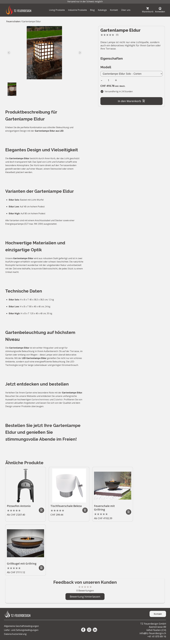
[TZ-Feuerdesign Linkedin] (95, 630)
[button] (12, 89)
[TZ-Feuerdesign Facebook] (83, 630)
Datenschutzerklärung (15, 634)
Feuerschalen (13, 21)
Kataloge (102, 10)
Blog (92, 10)
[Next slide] (80, 53)
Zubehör (58, 399)
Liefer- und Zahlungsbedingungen (21, 630)
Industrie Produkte (77, 10)
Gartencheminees (40, 399)
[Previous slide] (9, 53)
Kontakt (114, 10)
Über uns (125, 10)
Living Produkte (57, 10)
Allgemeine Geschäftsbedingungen (21, 626)
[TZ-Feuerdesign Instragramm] (89, 630)
